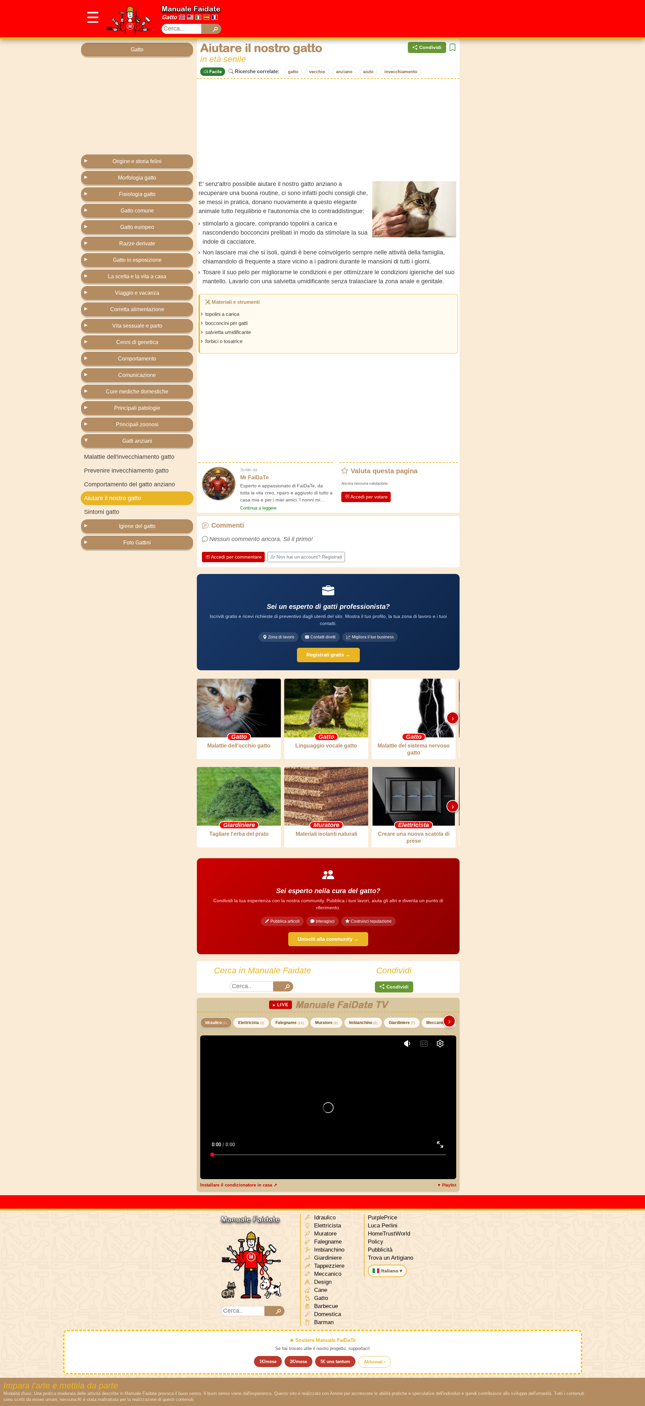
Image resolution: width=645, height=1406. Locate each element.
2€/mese (298, 1361)
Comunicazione (137, 375)
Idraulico (216, 1022)
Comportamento (137, 358)
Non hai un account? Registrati (309, 557)
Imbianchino (363, 1022)
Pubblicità (380, 1250)
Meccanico (439, 1022)
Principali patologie (137, 408)
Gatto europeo (137, 227)
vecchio (317, 71)
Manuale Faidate (191, 8)
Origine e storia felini (137, 161)
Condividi (430, 47)
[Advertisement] (442, 19)
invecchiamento (400, 71)
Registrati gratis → (328, 655)
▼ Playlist (446, 1185)
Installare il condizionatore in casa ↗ (238, 1184)
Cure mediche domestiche (137, 391)
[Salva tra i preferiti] (452, 47)
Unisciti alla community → (328, 939)
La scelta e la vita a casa (137, 276)
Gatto (169, 17)
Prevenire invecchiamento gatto (126, 470)
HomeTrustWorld (389, 1233)
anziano (344, 71)
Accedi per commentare (236, 557)
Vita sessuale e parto (137, 326)
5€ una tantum (335, 1361)
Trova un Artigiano (390, 1258)
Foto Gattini (137, 542)
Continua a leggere (258, 508)
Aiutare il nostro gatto (112, 498)
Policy (375, 1242)
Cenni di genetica (137, 342)
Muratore (326, 1022)
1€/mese (267, 1361)
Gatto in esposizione (137, 260)
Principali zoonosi (137, 424)
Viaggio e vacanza (137, 293)
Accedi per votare (369, 496)
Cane (319, 1290)
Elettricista (251, 1022)
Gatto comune (137, 210)
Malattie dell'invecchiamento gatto (129, 456)
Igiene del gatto (137, 526)
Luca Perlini (382, 1225)
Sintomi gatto (101, 511)
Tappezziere (328, 1266)
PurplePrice (382, 1217)
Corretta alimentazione (137, 309)
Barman (323, 1322)
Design (322, 1282)
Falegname (289, 1022)
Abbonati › (374, 1361)
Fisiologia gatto (137, 194)
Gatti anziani (137, 441)
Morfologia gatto (137, 178)
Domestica (326, 1314)
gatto (293, 71)
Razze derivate (137, 243)
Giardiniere (402, 1022)
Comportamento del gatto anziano (129, 484)
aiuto (368, 71)
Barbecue (325, 1306)
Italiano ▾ (391, 1270)
